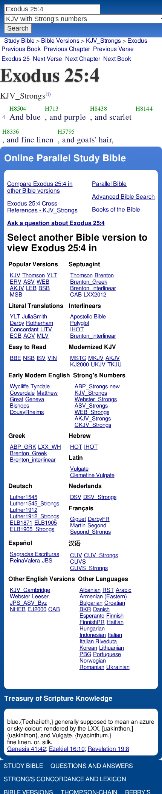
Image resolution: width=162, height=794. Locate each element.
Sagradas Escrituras (34, 554)
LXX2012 (95, 295)
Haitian (115, 622)
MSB (16, 295)
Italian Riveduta (98, 641)
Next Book (117, 59)
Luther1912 (23, 510)
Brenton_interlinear (93, 288)
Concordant (24, 329)
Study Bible (19, 41)
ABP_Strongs (91, 386)
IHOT (77, 329)
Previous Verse (113, 49)
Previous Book (21, 49)
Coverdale (22, 393)
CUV (76, 555)
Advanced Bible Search (123, 197)
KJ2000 (79, 365)
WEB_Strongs (92, 412)
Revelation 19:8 (108, 749)
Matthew (47, 393)
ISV (41, 358)
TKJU (114, 365)
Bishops (19, 406)
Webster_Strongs (96, 399)
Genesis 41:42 (26, 749)
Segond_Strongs (90, 532)
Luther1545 (23, 497)
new (115, 386)
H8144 (144, 108)
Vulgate (79, 469)
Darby (17, 323)
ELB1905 (45, 523)
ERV (15, 282)
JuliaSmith (34, 317)
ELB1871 (21, 523)
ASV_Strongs (91, 406)
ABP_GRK (23, 447)
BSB (44, 288)
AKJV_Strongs (93, 419)
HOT (76, 447)
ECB (15, 336)
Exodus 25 (16, 59)
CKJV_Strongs (93, 425)
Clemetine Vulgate (92, 475)
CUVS (78, 562)
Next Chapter (82, 59)
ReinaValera (25, 561)
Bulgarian (90, 603)
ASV (29, 282)
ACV (29, 336)
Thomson (33, 275)
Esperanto (91, 616)
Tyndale (40, 386)
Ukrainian (118, 667)
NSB (29, 358)
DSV (75, 497)
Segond (96, 525)
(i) (48, 93)
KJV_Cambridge (30, 590)
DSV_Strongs (99, 497)
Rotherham (39, 323)
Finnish (115, 616)
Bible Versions (60, 41)
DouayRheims (27, 412)
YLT (52, 275)
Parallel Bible (109, 184)
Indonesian (92, 635)
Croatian (114, 603)
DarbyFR (99, 519)
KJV (15, 275)
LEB (31, 288)
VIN (52, 358)
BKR (85, 609)
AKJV (17, 288)
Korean (88, 648)
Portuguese (107, 654)
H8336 (10, 131)
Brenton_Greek (88, 282)
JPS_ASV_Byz (28, 603)
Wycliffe (19, 386)
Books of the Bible (116, 210)
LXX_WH (49, 447)
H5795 (66, 131)
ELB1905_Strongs (32, 529)
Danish (101, 609)
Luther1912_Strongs (34, 516)
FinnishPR (92, 622)
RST (108, 590)
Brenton (104, 275)
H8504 (17, 108)
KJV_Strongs (91, 393)
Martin (78, 525)
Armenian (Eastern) (103, 596)
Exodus (137, 41)
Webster (20, 596)
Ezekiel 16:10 (67, 749)
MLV (43, 336)
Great (16, 399)
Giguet (78, 519)
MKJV (96, 358)
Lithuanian (111, 648)
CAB (76, 295)
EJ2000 (37, 609)
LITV (46, 329)
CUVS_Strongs (89, 568)
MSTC (78, 358)
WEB (43, 282)
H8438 (98, 108)
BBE (15, 358)
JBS (47, 561)
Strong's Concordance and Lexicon (65, 779)
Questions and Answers (91, 766)
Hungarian (92, 629)
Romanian (91, 667)
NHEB (18, 609)
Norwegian (92, 661)
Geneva (34, 399)
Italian (115, 635)
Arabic (123, 590)
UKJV (98, 365)
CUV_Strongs (101, 555)
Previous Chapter (67, 49)
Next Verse (47, 59)
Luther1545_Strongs (34, 504)
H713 (52, 108)
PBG (85, 654)
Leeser (40, 596)
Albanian (90, 590)
